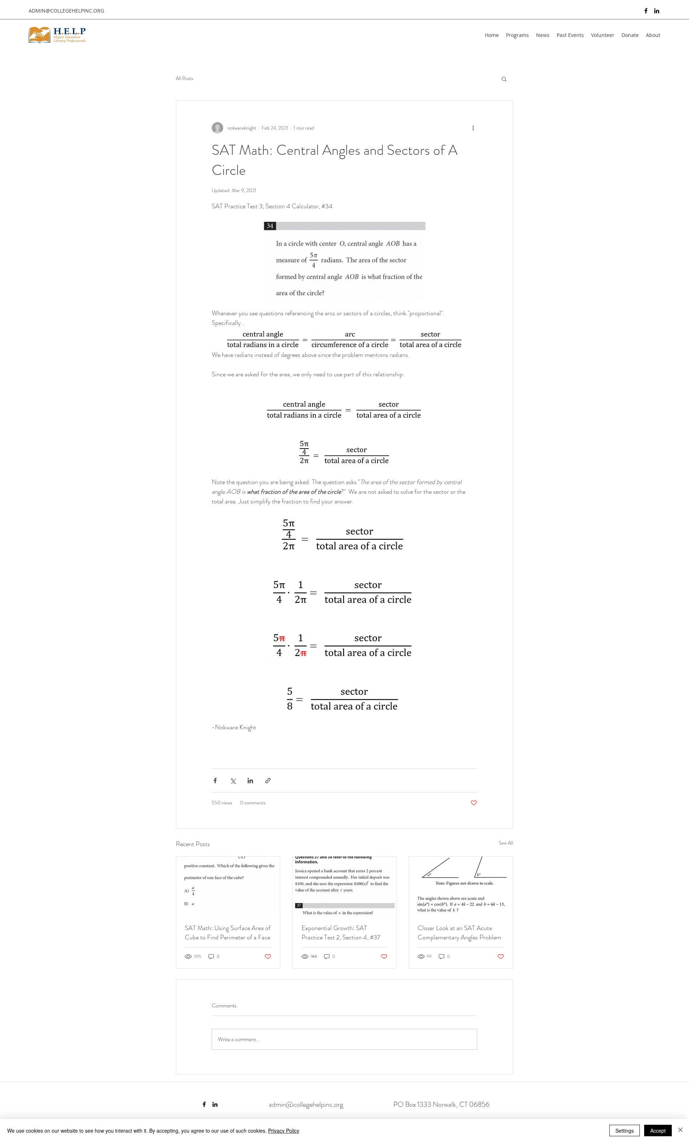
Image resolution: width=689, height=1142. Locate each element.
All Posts (184, 78)
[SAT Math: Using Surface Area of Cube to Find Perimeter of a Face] (228, 885)
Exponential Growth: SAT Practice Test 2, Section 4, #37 (340, 932)
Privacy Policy (283, 1130)
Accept (658, 1130)
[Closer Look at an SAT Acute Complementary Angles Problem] (461, 885)
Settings (624, 1130)
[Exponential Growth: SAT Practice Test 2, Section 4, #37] (345, 885)
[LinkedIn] (656, 10)
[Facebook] (646, 10)
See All (506, 842)
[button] (504, 79)
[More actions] (473, 128)
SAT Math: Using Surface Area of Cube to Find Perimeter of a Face (228, 932)
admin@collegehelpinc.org (306, 1104)
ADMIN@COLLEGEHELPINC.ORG (66, 10)
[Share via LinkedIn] (250, 780)
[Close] (680, 1130)
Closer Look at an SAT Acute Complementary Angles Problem (459, 932)
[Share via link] (267, 780)
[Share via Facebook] (215, 780)
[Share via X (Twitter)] (232, 780)
